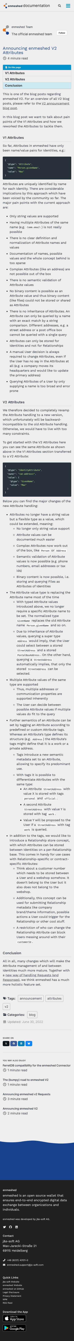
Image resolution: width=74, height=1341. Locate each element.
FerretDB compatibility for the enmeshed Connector (37, 1065)
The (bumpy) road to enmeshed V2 (26, 1079)
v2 (6, 1006)
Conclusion (13, 85)
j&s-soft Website (11, 1282)
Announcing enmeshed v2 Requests (26, 1094)
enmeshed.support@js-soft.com (25, 1264)
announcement (31, 998)
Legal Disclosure (11, 1292)
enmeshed (15, 6)
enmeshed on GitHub (13, 1289)
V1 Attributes (15, 73)
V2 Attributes (15, 79)
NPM (5, 1299)
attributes (54, 998)
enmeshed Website (12, 1285)
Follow (62, 33)
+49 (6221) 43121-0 (17, 1260)
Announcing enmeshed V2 (20, 1108)
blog (32, 1015)
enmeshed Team (22, 27)
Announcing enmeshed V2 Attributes (30, 50)
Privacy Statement (12, 1296)
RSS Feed (7, 1303)
